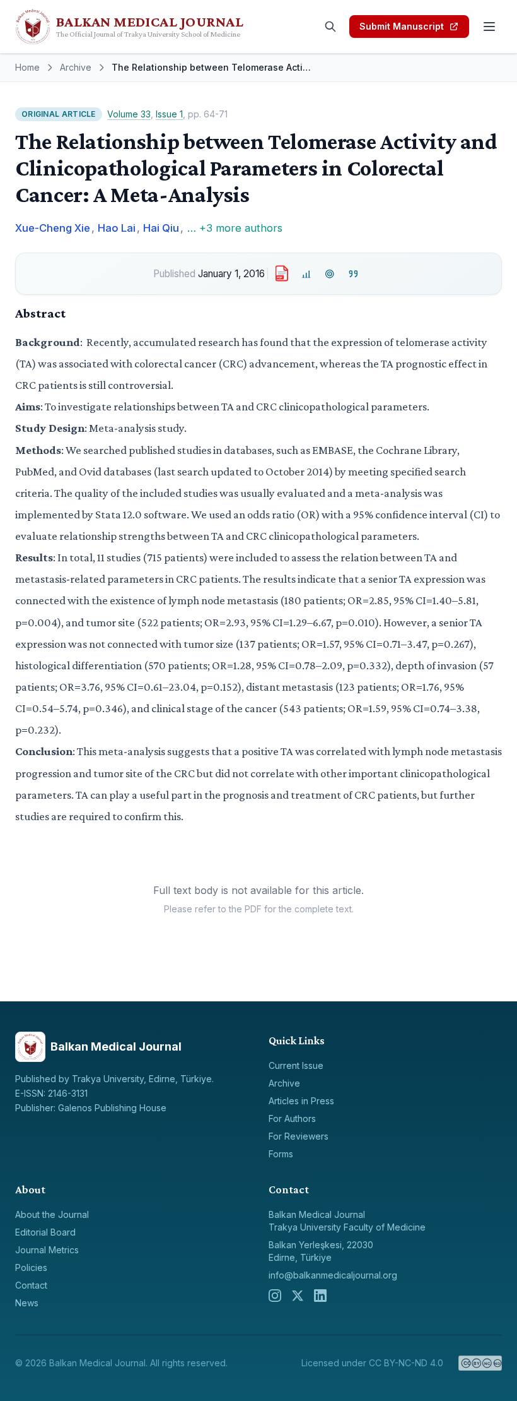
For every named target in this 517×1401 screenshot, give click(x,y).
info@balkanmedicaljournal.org (333, 1275)
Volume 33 (129, 114)
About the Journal (52, 1214)
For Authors (292, 1118)
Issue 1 (169, 114)
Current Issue (296, 1065)
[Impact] (306, 273)
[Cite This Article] (353, 273)
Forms (281, 1153)
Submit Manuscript (401, 26)
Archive (75, 67)
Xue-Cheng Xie (52, 228)
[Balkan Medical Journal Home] (146, 26)
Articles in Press (301, 1100)
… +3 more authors (234, 228)
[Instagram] (275, 1295)
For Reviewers (298, 1136)
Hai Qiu (161, 228)
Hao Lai (117, 228)
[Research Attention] (330, 273)
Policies (31, 1267)
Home (27, 67)
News (26, 1302)
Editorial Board (45, 1232)
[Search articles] (330, 26)
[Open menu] (489, 26)
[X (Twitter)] (297, 1295)
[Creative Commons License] (480, 1363)
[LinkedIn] (320, 1295)
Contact (31, 1285)
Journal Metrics (47, 1249)
